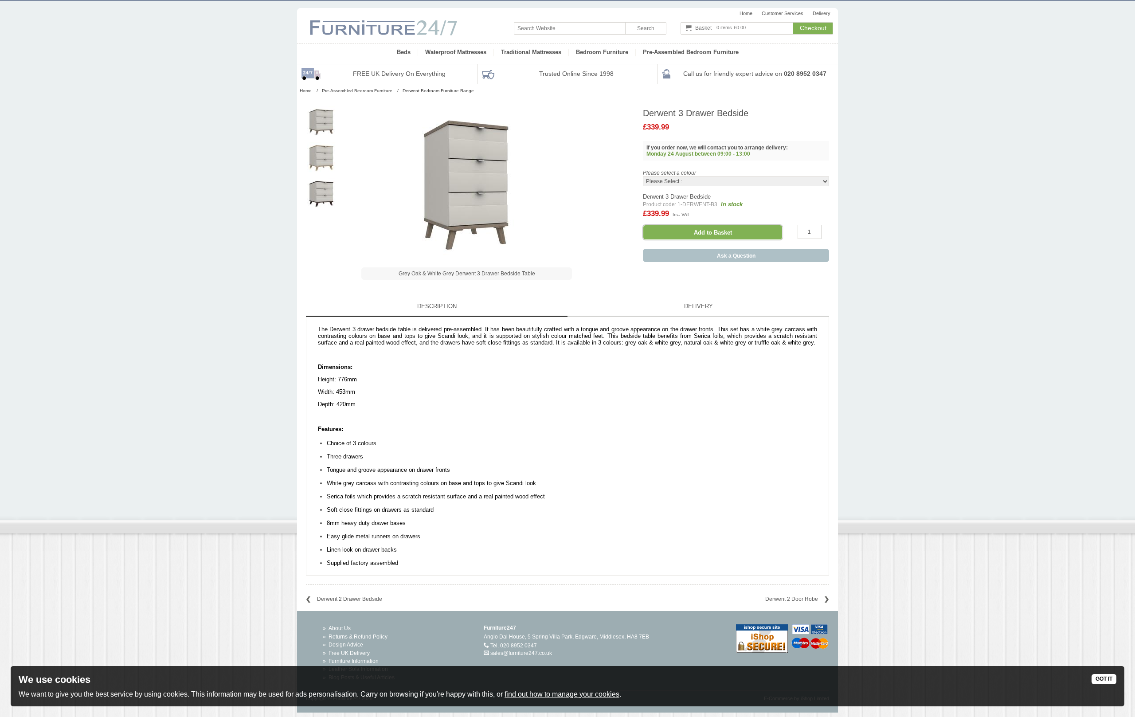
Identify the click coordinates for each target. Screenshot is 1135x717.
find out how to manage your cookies (562, 694)
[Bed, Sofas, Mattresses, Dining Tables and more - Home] (383, 23)
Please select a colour (669, 173)
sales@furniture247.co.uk (521, 653)
